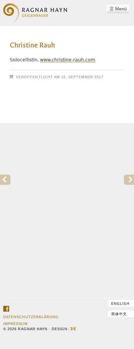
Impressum (15, 324)
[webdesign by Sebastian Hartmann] (73, 329)
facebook (6, 309)
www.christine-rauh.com (67, 59)
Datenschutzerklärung (31, 317)
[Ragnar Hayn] (35, 9)
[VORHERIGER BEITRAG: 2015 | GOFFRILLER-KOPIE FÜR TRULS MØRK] (5, 180)
